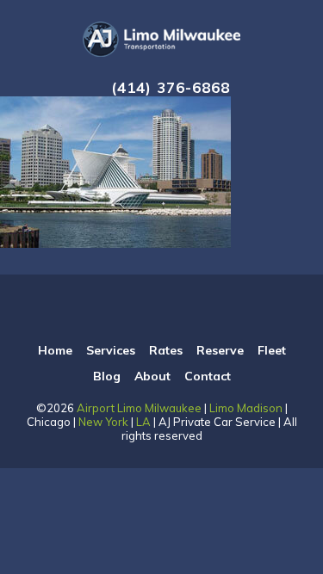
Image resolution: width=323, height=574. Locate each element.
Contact (207, 376)
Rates (166, 350)
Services (110, 350)
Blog (107, 376)
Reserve (220, 350)
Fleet (272, 350)
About (152, 376)
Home (55, 350)
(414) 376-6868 (170, 87)
